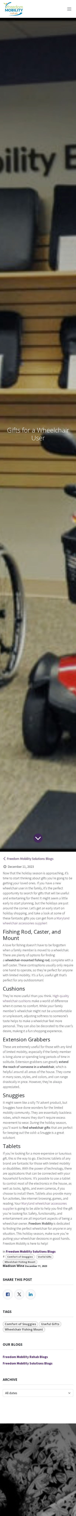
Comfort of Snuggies (20, 1256)
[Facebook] (8, 1294)
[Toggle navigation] (69, 9)
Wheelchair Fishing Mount (20, 1262)
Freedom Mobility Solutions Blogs (30, 858)
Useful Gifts (44, 1256)
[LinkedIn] (31, 1294)
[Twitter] (19, 1294)
